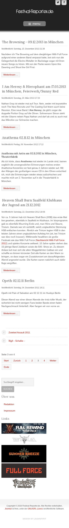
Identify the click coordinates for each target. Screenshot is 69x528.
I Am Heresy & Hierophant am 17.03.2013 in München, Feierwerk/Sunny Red (34, 88)
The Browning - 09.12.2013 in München (33, 42)
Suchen (7, 389)
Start (6, 360)
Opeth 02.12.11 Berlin (18, 281)
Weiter (53, 360)
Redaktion (9, 404)
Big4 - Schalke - (17, 341)
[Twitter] (57, 2)
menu (36, 23)
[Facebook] (64, 2)
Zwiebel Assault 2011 (19, 332)
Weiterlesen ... (10, 75)
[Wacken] (23, 439)
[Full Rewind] (23, 428)
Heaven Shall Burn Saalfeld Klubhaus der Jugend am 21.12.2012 (32, 202)
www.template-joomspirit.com (34, 518)
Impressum (9, 411)
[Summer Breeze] (23, 453)
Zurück (17, 360)
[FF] (23, 470)
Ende (6, 367)
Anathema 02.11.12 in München (26, 137)
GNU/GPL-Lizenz (35, 509)
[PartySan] (23, 483)
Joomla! (8, 509)
